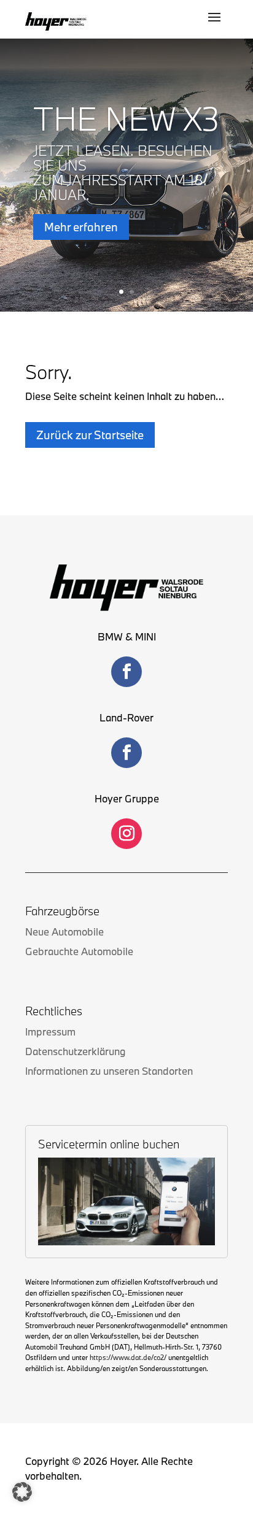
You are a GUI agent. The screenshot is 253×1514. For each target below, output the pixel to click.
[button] (22, 1492)
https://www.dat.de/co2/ (128, 1357)
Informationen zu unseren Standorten (109, 1070)
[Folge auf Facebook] (126, 671)
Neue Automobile (64, 931)
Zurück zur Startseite (90, 435)
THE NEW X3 (126, 118)
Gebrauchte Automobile (79, 951)
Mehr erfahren (81, 227)
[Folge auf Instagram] (126, 833)
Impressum (50, 1031)
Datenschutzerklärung (75, 1051)
